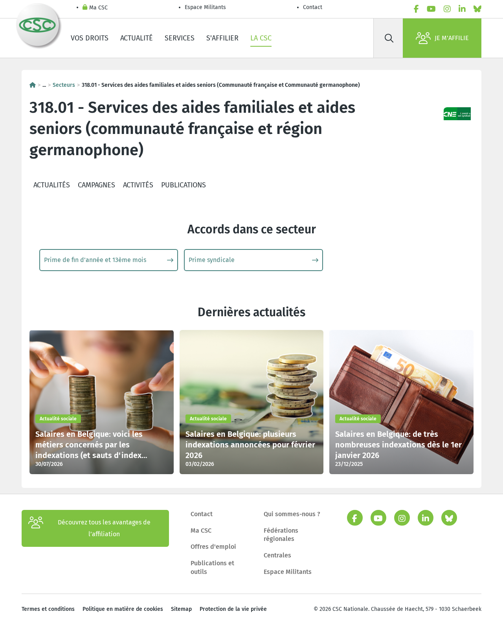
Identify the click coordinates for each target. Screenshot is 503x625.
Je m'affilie (452, 38)
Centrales (277, 555)
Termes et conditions (48, 609)
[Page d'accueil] (32, 85)
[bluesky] (477, 9)
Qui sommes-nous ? (292, 514)
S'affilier (222, 38)
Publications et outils (212, 567)
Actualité (136, 38)
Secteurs (64, 85)
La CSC (261, 38)
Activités (138, 185)
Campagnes (96, 185)
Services (180, 38)
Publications (183, 185)
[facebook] (416, 9)
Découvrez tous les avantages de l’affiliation (104, 528)
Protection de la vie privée (233, 609)
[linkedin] (462, 9)
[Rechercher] (389, 38)
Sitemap (181, 609)
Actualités (51, 185)
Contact (312, 7)
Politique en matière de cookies (123, 609)
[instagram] (447, 9)
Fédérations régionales (281, 535)
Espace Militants (205, 7)
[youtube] (431, 9)
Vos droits (89, 38)
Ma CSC (98, 7)
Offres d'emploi (213, 546)
